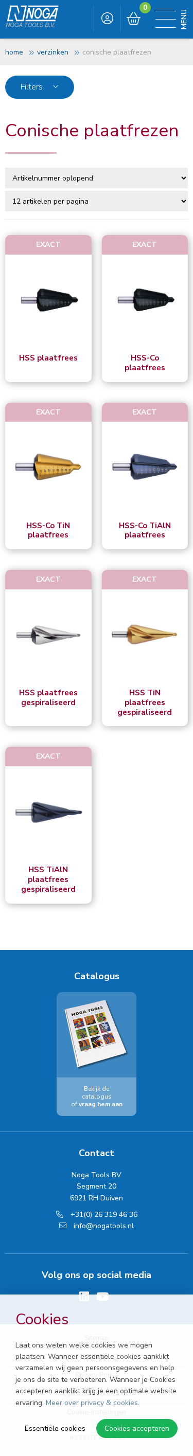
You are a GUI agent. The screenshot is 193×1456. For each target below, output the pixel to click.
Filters (33, 87)
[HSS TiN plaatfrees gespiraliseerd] (145, 635)
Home (14, 52)
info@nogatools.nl (103, 1226)
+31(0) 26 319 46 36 (102, 1214)
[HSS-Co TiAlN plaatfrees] (145, 467)
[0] (134, 19)
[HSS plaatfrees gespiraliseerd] (48, 635)
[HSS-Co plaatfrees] (145, 300)
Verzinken (52, 52)
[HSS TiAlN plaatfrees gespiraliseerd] (48, 812)
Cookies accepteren (136, 1428)
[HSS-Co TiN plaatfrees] (48, 467)
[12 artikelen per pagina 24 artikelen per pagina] (97, 200)
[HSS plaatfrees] (48, 300)
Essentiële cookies (55, 1428)
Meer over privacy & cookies (92, 1403)
